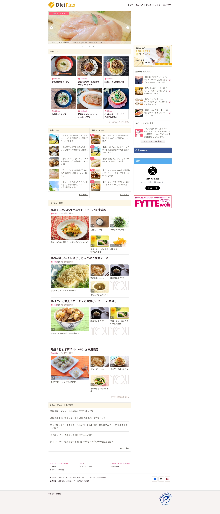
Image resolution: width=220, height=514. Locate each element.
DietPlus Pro (114, 466)
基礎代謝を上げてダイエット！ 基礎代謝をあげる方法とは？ (78, 418)
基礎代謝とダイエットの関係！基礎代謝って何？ (72, 411)
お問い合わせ (63, 477)
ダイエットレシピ (153, 5)
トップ (130, 5)
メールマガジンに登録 (153, 141)
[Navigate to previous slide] (51, 27)
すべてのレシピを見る (119, 122)
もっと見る (83, 195)
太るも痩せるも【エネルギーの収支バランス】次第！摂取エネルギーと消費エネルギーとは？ (89, 426)
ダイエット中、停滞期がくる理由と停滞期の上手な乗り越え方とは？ (81, 442)
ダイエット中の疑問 (57, 470)
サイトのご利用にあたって (78, 477)
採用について (70, 481)
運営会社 (61, 481)
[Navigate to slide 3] (89, 46)
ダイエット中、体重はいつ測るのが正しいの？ (71, 435)
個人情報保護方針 (83, 481)
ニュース (139, 5)
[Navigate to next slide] (127, 27)
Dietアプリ (167, 5)
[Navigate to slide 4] (93, 46)
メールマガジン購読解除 (98, 477)
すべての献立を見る (120, 397)
